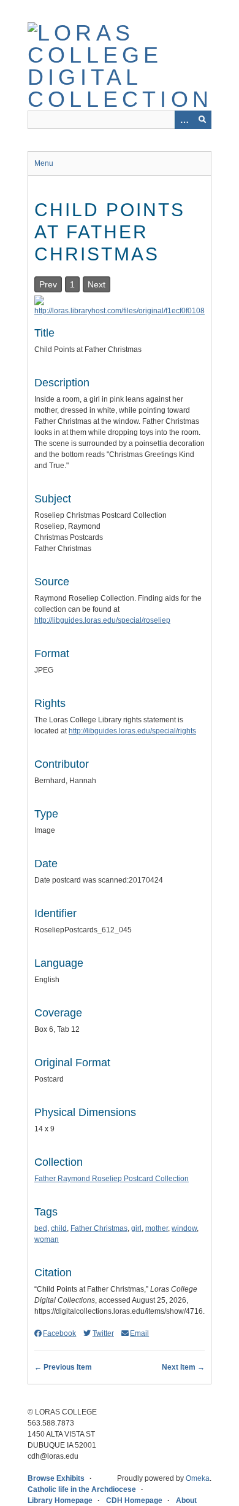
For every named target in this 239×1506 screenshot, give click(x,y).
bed (40, 1228)
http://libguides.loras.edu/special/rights (132, 731)
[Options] (184, 120)
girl (136, 1228)
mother (156, 1228)
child (59, 1228)
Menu (43, 163)
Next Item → (183, 1367)
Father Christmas (98, 1228)
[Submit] (202, 120)
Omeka (198, 1478)
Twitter (103, 1333)
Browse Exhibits (56, 1478)
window (184, 1228)
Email (139, 1333)
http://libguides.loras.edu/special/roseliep (102, 620)
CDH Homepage (134, 1500)
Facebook (59, 1333)
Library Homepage (60, 1500)
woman (46, 1239)
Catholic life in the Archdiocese (82, 1489)
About (186, 1500)
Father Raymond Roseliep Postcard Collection (111, 1178)
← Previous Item (63, 1367)
